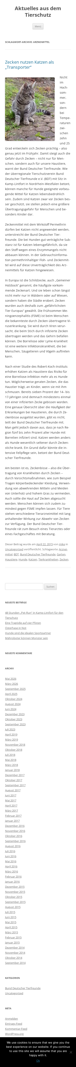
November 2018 (15, 744)
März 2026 (11, 684)
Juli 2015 (10, 912)
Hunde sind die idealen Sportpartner (28, 633)
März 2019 (11, 739)
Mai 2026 (10, 679)
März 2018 (11, 765)
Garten (61, 554)
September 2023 (15, 724)
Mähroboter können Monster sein (26, 638)
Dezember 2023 (14, 714)
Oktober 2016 (13, 836)
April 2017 (11, 805)
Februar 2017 (13, 816)
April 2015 (11, 927)
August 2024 (12, 704)
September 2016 (15, 841)
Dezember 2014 (14, 947)
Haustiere (11, 559)
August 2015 (12, 907)
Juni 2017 (10, 795)
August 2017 (12, 790)
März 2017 (11, 810)
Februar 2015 (13, 937)
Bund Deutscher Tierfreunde (38, 554)
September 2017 (15, 785)
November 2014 (15, 953)
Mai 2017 (10, 800)
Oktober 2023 (13, 719)
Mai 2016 (10, 861)
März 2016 (11, 871)
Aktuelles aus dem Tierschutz (38, 11)
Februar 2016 (13, 876)
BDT (16, 554)
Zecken (64, 559)
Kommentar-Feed (16, 1029)
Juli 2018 (10, 755)
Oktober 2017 (13, 780)
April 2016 (11, 866)
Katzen (32, 559)
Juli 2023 (10, 729)
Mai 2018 (10, 760)
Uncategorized (14, 549)
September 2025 (15, 689)
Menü (38, 26)
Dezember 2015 (14, 887)
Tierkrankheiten (48, 559)
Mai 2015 (10, 922)
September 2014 (15, 963)
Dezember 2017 (14, 775)
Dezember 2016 (14, 826)
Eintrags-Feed (13, 1024)
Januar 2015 (12, 942)
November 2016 (15, 831)
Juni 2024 (10, 709)
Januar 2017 (12, 821)
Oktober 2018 (13, 750)
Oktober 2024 (13, 699)
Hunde (23, 559)
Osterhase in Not (15, 628)
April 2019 (11, 734)
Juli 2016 (10, 851)
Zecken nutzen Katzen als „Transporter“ (29, 64)
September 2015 (15, 902)
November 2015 (15, 892)
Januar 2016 (12, 881)
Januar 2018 (12, 770)
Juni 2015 (10, 917)
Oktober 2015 (13, 897)
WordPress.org (14, 1034)
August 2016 (12, 846)
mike (62, 544)
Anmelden (11, 1018)
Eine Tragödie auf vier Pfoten (23, 623)
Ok (38, 1060)
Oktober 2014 (13, 958)
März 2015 (11, 932)
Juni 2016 (10, 856)
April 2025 (11, 694)
